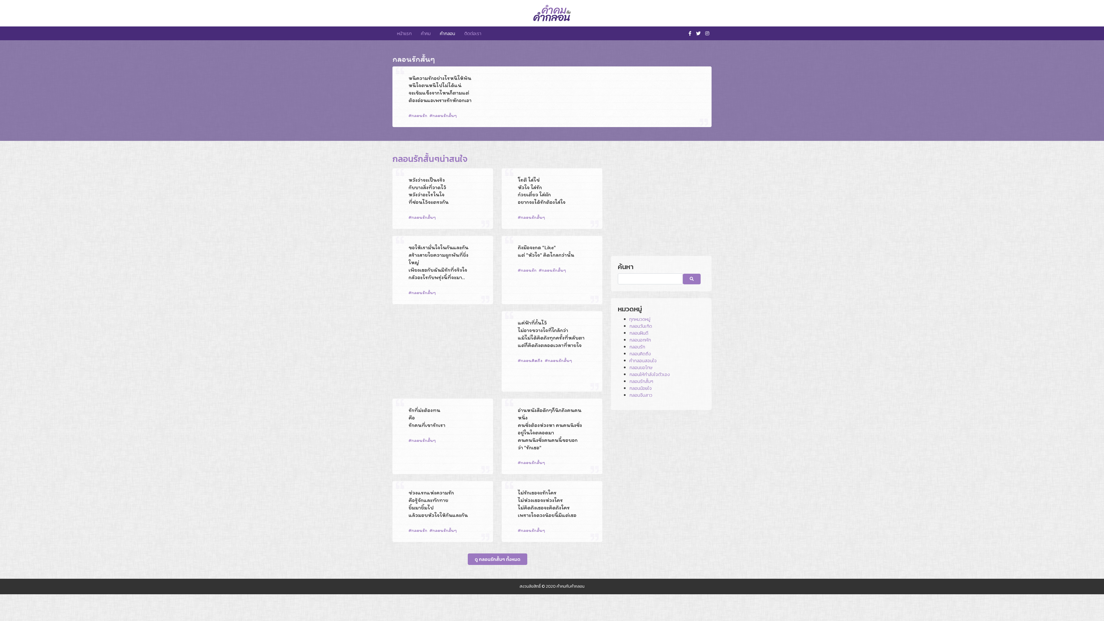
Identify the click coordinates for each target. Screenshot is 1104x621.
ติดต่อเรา (472, 33)
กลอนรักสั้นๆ (444, 115)
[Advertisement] (442, 351)
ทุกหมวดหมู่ (639, 319)
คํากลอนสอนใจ (643, 360)
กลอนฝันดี (638, 332)
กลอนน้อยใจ (640, 388)
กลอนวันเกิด (640, 326)
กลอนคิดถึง (532, 360)
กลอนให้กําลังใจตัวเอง (649, 374)
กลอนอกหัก (640, 339)
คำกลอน (447, 33)
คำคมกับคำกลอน (570, 586)
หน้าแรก (404, 33)
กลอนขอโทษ (640, 367)
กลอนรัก (419, 115)
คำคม (426, 33)
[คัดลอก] (696, 126)
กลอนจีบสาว (640, 395)
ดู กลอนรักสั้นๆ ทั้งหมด (497, 559)
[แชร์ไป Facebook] (679, 126)
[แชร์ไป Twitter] (687, 126)
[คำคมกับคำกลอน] (552, 13)
